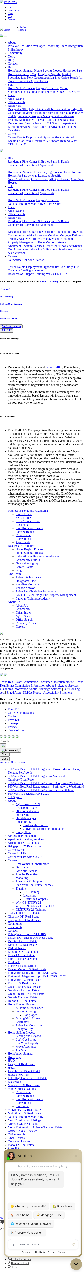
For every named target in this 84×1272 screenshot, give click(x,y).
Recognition (75, 46)
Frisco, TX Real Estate (22, 983)
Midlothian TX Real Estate (24, 1113)
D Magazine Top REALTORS (27, 934)
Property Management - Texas (26, 119)
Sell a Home (23, 517)
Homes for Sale (72, 70)
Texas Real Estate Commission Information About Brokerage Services (41, 683)
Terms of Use (16, 730)
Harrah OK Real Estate (22, 1000)
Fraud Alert (14, 692)
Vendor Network (35, 123)
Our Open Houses (36, 81)
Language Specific (49, 74)
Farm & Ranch (60, 161)
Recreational (31, 165)
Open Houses (16, 1137)
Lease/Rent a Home (28, 521)
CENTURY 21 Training (11, 304)
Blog (10, 16)
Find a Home (24, 514)
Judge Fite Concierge (29, 1025)
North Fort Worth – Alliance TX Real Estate (35, 1127)
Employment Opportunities (42, 137)
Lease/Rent (38, 126)
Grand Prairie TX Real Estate (26, 993)
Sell (10, 84)
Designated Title (18, 109)
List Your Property (27, 1043)
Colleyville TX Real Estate (24, 920)
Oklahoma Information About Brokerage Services (30, 689)
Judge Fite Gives (18, 1074)
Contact (11, 19)
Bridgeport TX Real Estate (24, 846)
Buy (10, 67)
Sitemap (13, 723)
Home (43, 281)
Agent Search (16, 98)
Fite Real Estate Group (22, 965)
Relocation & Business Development (51, 249)
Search (7, 29)
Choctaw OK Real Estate (23, 916)
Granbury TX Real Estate (23, 990)
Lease (11, 95)
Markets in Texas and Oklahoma (28, 510)
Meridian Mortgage (59, 112)
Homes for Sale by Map (22, 74)
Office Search (69, 77)
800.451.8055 (10, 2)
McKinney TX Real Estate (24, 1109)
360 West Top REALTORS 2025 (28, 793)
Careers (12, 133)
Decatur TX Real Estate (22, 941)
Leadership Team (56, 46)
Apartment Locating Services (26, 245)
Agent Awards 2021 (28, 804)
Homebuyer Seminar (20, 70)
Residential (14, 161)
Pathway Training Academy (33, 598)
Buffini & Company (9, 318)
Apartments (47, 165)
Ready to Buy (24, 1029)
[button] (19, 1259)
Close (5, 754)
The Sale (21, 1050)
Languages (30, 1015)
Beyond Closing (26, 1011)
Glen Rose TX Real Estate (24, 986)
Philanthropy (16, 49)
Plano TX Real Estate (21, 1145)
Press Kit (13, 719)
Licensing (4, 311)
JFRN (11, 1067)
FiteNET (13, 709)
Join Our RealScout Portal (24, 1071)
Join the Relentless (27, 874)
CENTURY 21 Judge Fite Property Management (46, 595)
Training (64, 140)
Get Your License (33, 260)
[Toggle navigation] (5, 36)
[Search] (3, 745)
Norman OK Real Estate (23, 1123)
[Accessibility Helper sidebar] (10, 750)
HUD (11, 1060)
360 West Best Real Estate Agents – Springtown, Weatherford (46, 786)
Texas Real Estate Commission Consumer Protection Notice (37, 682)
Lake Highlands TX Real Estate (27, 1078)
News (10, 13)
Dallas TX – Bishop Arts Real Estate (30, 937)
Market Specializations (22, 1088)
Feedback (14, 962)
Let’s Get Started (26, 1039)
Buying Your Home (28, 1018)
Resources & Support (45, 140)
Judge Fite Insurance (34, 112)
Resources (14, 105)
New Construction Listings (43, 77)
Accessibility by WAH (14, 762)
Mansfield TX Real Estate (24, 1085)
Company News (26, 623)
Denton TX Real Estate (22, 944)
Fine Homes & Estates (36, 161)
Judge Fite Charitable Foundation (49, 109)
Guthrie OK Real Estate (22, 997)
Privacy (12, 727)
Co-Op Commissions (21, 712)
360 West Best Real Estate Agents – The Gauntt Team (41, 790)
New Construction (19, 179)
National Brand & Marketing (45, 91)
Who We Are (16, 46)
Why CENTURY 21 (59, 274)
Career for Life (17, 853)
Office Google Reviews (22, 1130)
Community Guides (28, 559)
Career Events (16, 137)
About (11, 7)
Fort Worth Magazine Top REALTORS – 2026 (37, 976)
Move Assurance (26, 1046)
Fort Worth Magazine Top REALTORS (32, 972)
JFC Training (6, 296)
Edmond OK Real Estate (23, 951)
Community (13, 10)
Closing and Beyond (28, 1036)
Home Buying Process (48, 70)
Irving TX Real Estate (21, 1064)
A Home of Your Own (29, 1008)
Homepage (14, 1057)
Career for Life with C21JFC (26, 856)
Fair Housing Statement (22, 958)
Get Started (67, 137)
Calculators (22, 1022)
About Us (14, 602)
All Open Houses (59, 179)
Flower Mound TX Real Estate (27, 969)
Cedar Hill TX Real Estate (24, 913)
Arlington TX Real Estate (23, 842)
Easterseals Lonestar (35, 825)
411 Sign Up (54, 123)
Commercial (15, 165)
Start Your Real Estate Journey (34, 885)
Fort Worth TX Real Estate (24, 979)
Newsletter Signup (70, 245)
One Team (14, 574)
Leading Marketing (19, 140)
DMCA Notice (32, 692)
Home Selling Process (21, 88)
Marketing (22, 878)
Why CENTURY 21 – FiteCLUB (37, 906)
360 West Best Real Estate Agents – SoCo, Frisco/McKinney (45, 783)
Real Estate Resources (21, 545)
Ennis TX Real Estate (21, 955)
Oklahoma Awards (27, 811)
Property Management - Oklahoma (52, 116)
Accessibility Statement (57, 692)
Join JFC (7, 330)
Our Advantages (35, 46)
